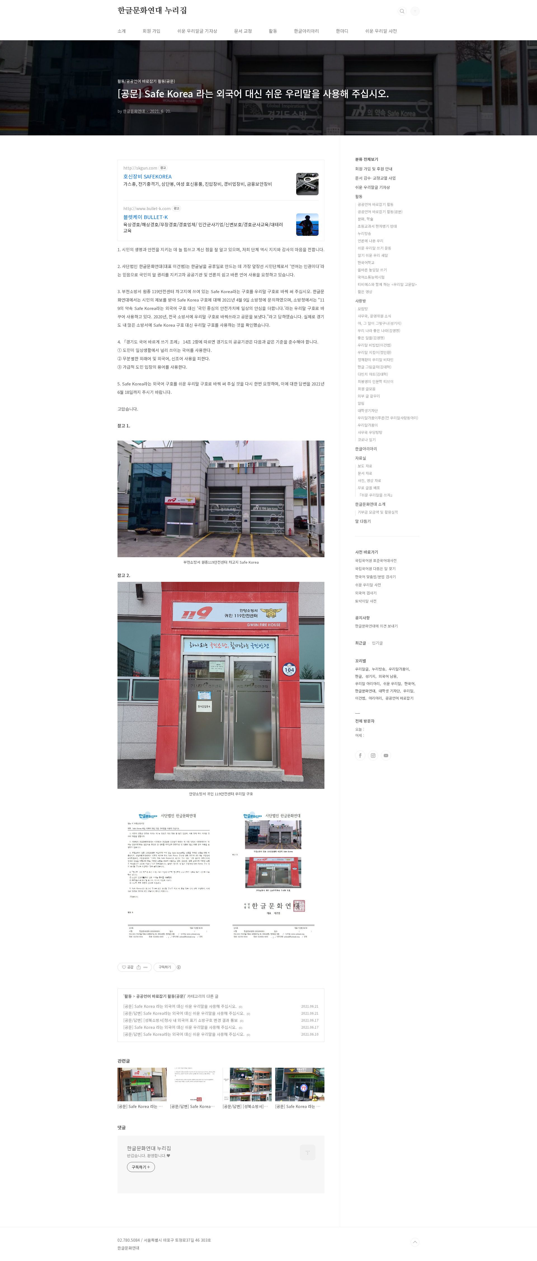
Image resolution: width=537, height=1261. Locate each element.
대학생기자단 (368, 410)
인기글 (377, 643)
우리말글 (362, 669)
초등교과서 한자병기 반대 (377, 226)
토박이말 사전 (365, 601)
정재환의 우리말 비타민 (376, 359)
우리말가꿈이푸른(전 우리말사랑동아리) (388, 417)
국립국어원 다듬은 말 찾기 (375, 568)
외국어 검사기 (365, 593)
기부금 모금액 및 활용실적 (378, 512)
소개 (121, 30)
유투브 (386, 756)
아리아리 (375, 698)
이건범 (360, 698)
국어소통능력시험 (371, 277)
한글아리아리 (306, 30)
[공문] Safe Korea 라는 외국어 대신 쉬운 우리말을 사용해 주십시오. (180, 1006)
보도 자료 (365, 466)
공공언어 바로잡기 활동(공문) (160, 996)
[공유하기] (138, 967)
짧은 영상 (365, 291)
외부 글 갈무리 (369, 396)
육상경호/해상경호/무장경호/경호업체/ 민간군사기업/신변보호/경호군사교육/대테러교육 (203, 227)
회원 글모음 (367, 388)
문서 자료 (365, 473)
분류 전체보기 (366, 159)
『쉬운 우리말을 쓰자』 (376, 495)
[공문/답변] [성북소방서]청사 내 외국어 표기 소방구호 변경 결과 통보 (180, 1020)
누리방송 (364, 233)
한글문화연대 (365, 690)
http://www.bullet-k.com (147, 208)
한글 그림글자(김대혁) (374, 367)
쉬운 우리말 (392, 683)
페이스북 (360, 756)
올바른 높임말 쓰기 (372, 269)
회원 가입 (152, 30)
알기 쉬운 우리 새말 (373, 255)
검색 (402, 11)
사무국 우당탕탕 (370, 432)
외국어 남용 (388, 676)
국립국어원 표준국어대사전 (376, 560)
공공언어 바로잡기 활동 (376, 204)
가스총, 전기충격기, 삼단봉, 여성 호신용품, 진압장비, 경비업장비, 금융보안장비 (197, 183)
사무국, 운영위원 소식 (374, 316)
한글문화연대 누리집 (152, 11)
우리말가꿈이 (368, 425)
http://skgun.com (140, 168)
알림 (361, 403)
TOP (415, 1242)
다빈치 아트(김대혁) (373, 374)
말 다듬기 (363, 521)
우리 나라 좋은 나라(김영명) (379, 330)
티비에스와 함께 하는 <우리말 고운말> (387, 284)
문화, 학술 (365, 219)
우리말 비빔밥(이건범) (374, 345)
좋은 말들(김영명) (371, 337)
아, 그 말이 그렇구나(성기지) (379, 323)
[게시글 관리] (145, 967)
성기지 (370, 676)
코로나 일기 (367, 439)
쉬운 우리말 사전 (381, 30)
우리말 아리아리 (367, 683)
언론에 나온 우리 (370, 240)
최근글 (360, 643)
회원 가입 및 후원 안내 (373, 168)
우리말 (408, 690)
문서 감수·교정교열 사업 (375, 178)
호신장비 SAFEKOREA (147, 176)
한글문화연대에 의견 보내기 (376, 626)
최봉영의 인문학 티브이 (376, 381)
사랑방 (360, 301)
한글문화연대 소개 (370, 504)
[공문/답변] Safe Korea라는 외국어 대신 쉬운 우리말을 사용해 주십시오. (183, 1013)
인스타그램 (373, 756)
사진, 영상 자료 (369, 480)
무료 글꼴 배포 (369, 487)
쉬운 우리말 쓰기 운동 (374, 248)
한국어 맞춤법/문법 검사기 (375, 576)
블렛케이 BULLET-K (145, 216)
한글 (358, 676)
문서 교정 (243, 30)
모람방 (363, 308)
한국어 (409, 683)
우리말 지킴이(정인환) (374, 352)
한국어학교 (366, 262)
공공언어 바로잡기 (399, 698)
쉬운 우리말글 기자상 (197, 30)
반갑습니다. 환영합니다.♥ (148, 1155)
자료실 (360, 458)
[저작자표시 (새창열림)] (178, 967)
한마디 (342, 30)
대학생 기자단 (389, 690)
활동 (273, 30)
